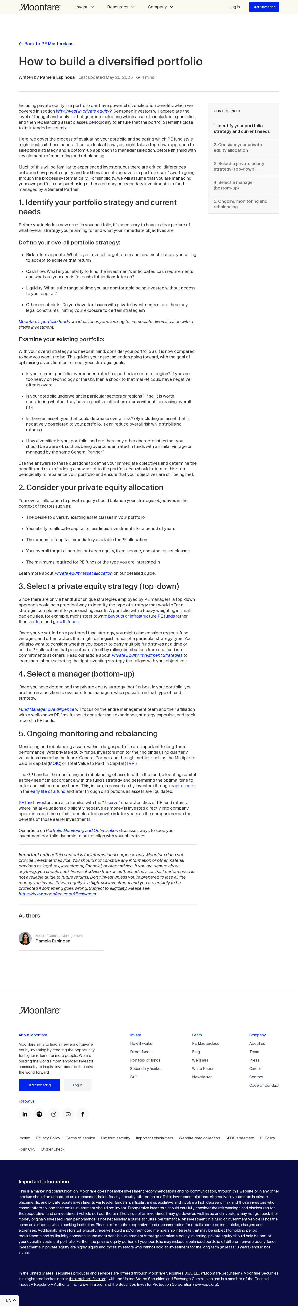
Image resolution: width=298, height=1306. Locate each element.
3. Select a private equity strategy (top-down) (239, 166)
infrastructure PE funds (152, 616)
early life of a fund (47, 791)
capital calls (182, 785)
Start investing (264, 7)
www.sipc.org (205, 1284)
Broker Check (52, 1149)
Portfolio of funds (145, 1060)
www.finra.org (91, 1284)
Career (255, 1068)
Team (254, 1052)
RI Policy (267, 1138)
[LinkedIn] (25, 1114)
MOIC (54, 763)
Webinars (200, 1060)
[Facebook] (82, 1114)
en (9, 1300)
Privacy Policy (48, 1138)
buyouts (116, 616)
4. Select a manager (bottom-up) (234, 185)
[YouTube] (68, 1114)
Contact (256, 1077)
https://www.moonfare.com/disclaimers (57, 893)
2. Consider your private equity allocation (238, 147)
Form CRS (27, 1149)
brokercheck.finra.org (88, 1279)
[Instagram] (53, 1114)
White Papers (204, 1068)
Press (254, 1060)
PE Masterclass (205, 1043)
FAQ (134, 1077)
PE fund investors (36, 802)
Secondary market (146, 1068)
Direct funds (141, 1052)
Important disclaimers (154, 1138)
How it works (141, 1043)
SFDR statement (240, 1138)
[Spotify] (39, 1114)
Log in (234, 7)
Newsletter (202, 1077)
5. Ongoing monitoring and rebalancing (240, 204)
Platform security (115, 1138)
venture (36, 621)
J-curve (111, 802)
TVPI (130, 763)
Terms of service (80, 1138)
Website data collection (199, 1138)
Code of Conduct (264, 1085)
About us (257, 1043)
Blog (196, 1052)
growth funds (65, 621)
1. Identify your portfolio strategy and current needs (242, 128)
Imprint (24, 1138)
